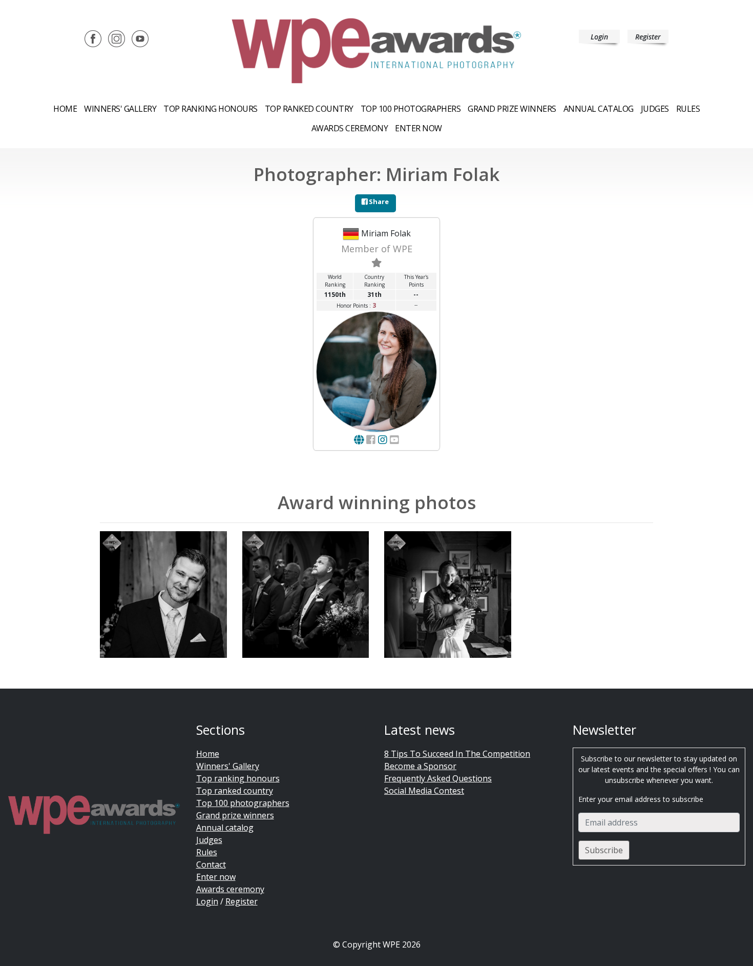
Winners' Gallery (120, 108)
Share (378, 201)
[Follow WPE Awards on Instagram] (116, 38)
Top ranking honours (210, 108)
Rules (688, 108)
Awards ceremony (349, 128)
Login (599, 37)
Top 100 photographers (242, 803)
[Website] (359, 440)
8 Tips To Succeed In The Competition (457, 753)
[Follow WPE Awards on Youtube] (140, 38)
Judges (655, 108)
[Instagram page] (382, 440)
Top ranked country (309, 108)
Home (65, 108)
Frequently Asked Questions (438, 778)
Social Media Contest (424, 790)
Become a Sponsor (420, 766)
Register (648, 37)
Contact (211, 864)
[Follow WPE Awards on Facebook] (93, 38)
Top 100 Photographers (411, 108)
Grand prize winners (512, 108)
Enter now (418, 128)
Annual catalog (598, 108)
